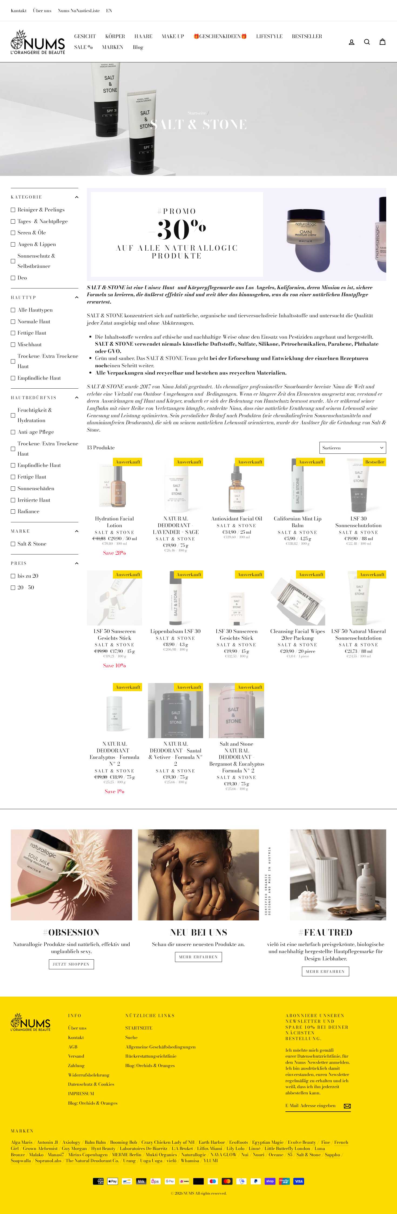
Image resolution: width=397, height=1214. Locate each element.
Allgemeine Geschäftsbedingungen (160, 1047)
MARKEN (112, 47)
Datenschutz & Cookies (91, 1084)
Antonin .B (47, 1142)
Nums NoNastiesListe (79, 10)
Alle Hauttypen (35, 310)
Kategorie (26, 197)
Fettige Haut (32, 333)
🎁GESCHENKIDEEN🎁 (220, 36)
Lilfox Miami (209, 1148)
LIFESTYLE (269, 36)
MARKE (20, 531)
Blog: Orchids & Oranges (92, 1103)
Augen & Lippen (37, 244)
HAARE (143, 36)
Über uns (42, 10)
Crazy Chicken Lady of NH (168, 1142)
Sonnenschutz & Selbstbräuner (36, 261)
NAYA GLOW (223, 1154)
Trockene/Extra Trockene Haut (48, 361)
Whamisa (190, 1160)
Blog (138, 47)
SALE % (83, 47)
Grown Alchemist (40, 1148)
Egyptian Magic (268, 1142)
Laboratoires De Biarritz (143, 1148)
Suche (131, 1037)
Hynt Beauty (103, 1148)
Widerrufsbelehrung (89, 1075)
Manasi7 (56, 1154)
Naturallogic (193, 1154)
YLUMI (210, 1160)
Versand (76, 1056)
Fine (325, 1142)
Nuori (258, 1154)
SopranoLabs (48, 1160)
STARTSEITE (138, 1028)
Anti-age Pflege (36, 432)
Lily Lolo (235, 1148)
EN (109, 10)
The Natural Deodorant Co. (92, 1160)
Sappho (332, 1154)
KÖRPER (115, 36)
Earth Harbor (212, 1142)
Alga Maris (21, 1142)
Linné (254, 1148)
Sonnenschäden (36, 488)
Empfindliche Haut (39, 378)
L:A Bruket (182, 1148)
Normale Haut (34, 321)
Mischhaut (30, 344)
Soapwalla (21, 1160)
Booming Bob (123, 1142)
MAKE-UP (173, 36)
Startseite (197, 113)
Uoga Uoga (151, 1160)
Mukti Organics (161, 1154)
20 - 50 (26, 587)
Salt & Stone (32, 544)
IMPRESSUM (81, 1093)
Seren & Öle (32, 233)
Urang (129, 1160)
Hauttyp (23, 297)
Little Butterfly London (287, 1148)
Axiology (71, 1142)
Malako (36, 1154)
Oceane (276, 1154)
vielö (172, 1160)
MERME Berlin (127, 1154)
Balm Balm (95, 1142)
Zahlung (76, 1065)
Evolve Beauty (302, 1142)
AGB (72, 1047)
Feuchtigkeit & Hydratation (35, 415)
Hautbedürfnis (34, 398)
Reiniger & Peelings (41, 210)
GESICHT (85, 36)
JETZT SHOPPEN (71, 964)
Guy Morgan (74, 1148)
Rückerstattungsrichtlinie (150, 1056)
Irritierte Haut (34, 500)
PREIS (19, 563)
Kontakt (18, 10)
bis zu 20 (28, 576)
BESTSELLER (307, 36)
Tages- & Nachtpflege (43, 221)
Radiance (28, 511)
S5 (290, 1154)
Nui (244, 1154)
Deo (22, 278)
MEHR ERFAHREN (198, 957)
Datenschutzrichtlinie (318, 1056)
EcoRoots (238, 1142)
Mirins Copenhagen (88, 1154)
